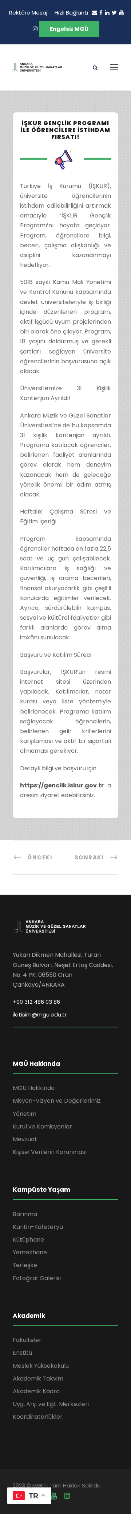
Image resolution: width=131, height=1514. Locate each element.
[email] (94, 12)
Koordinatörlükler (38, 1417)
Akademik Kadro (36, 1391)
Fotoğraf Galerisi (37, 1278)
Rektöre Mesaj (28, 12)
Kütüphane (28, 1239)
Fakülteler (27, 1340)
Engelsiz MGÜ (69, 29)
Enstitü (22, 1353)
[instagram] (35, 29)
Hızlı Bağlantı (71, 12)
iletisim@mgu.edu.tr (40, 1014)
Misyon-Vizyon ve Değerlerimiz (57, 1100)
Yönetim (24, 1114)
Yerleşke (25, 1265)
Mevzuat (25, 1139)
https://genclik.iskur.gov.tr (62, 785)
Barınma (25, 1214)
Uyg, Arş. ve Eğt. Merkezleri (51, 1404)
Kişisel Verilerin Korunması (50, 1152)
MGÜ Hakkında (34, 1088)
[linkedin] (107, 12)
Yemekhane (30, 1252)
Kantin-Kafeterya (38, 1227)
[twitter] (114, 12)
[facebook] (101, 12)
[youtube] (121, 12)
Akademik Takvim (38, 1378)
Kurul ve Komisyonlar (42, 1126)
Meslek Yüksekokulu (41, 1366)
